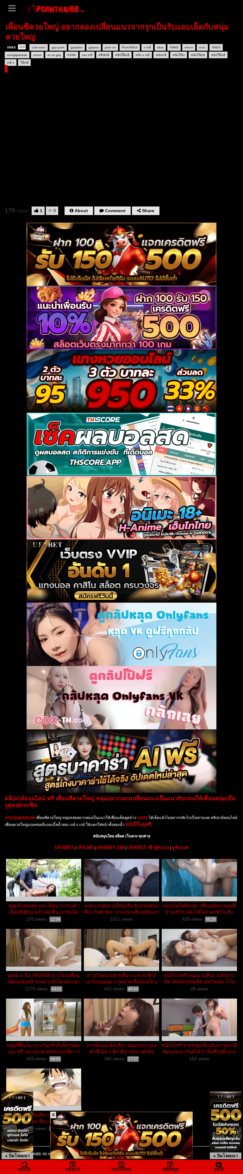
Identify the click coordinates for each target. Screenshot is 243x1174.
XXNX (71, 55)
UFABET (64, 847)
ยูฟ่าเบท (180, 847)
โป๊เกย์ (24, 62)
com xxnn (39, 47)
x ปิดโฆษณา (17, 1155)
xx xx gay (54, 55)
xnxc (202, 47)
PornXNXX (130, 47)
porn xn (110, 47)
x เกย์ (147, 47)
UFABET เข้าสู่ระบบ (148, 847)
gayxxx (94, 47)
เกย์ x (10, 62)
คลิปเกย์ (103, 55)
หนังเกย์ (161, 55)
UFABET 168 (110, 847)
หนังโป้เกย (198, 55)
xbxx (160, 47)
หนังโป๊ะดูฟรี (138, 824)
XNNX (174, 47)
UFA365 (85, 847)
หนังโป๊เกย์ (218, 55)
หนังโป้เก (178, 55)
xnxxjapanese (17, 55)
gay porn (58, 47)
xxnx (142, 817)
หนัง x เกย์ (142, 55)
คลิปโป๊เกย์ (122, 55)
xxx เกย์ (87, 55)
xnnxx (188, 47)
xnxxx (37, 55)
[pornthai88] (56, 8)
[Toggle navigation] (14, 7)
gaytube (77, 47)
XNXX (16, 47)
